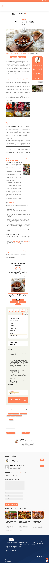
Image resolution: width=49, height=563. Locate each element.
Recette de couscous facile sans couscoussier (11, 523)
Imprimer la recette (22, 57)
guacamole (26, 241)
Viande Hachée (18, 415)
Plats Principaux (23, 53)
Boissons (20, 546)
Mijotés (24, 19)
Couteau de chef (13, 344)
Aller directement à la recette (11, 73)
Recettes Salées (16, 53)
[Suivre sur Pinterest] (46, 1)
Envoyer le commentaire (11, 504)
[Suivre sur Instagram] (44, 1)
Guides (26, 542)
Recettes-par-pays (26, 4)
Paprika (14, 331)
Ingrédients (11, 311)
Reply (42, 459)
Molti (9, 561)
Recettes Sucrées (22, 544)
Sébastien (25, 24)
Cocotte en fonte (13, 342)
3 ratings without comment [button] (20, 472)
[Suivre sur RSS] (43, 556)
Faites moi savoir (13, 401)
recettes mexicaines (16, 241)
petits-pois (18, 242)
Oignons (12, 325)
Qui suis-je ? (33, 542)
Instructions (23, 311)
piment (13, 415)
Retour (7, 13)
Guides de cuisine (18, 4)
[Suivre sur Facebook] (42, 1)
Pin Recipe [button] (22, 275)
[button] (15, 268)
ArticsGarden (11, 202)
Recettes (11, 4)
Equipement (17, 311)
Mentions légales (22, 556)
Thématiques (12, 7)
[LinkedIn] (38, 78)
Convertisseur (27, 544)
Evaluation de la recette (9, 479)
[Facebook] (35, 78)
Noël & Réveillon (35, 511)
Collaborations (33, 544)
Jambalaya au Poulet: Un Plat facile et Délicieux (24, 523)
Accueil (7, 53)
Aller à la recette (14, 57)
